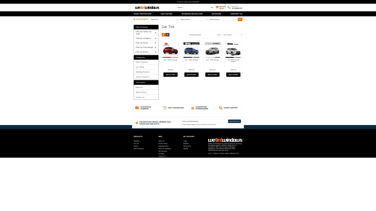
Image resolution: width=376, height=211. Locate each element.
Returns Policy (141, 92)
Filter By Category (143, 38)
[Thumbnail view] (164, 34)
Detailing (136, 141)
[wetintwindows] (147, 7)
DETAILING (216, 14)
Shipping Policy (163, 146)
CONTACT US (236, 14)
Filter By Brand (142, 52)
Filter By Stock (142, 43)
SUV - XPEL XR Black (191, 60)
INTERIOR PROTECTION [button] (192, 14)
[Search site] (212, 7)
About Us (139, 87)
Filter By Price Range (144, 47)
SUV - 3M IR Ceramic (170, 60)
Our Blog (161, 153)
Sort (218, 35)
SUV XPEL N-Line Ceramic (233, 60)
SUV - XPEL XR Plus (212, 60)
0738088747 (237, 8)
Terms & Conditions (202, 124)
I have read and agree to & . (200, 124)
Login (185, 141)
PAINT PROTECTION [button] (142, 14)
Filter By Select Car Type (144, 33)
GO (240, 19)
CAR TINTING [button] (166, 14)
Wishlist (185, 148)
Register (186, 143)
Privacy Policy (212, 124)
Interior (136, 146)
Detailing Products (143, 72)
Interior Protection (142, 77)
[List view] (167, 34)
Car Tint (136, 143)
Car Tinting (140, 67)
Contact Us (140, 97)
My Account (187, 146)
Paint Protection (142, 62)
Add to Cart (170, 74)
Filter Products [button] (142, 27)
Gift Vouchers (163, 151)
